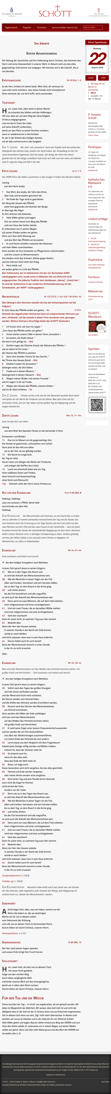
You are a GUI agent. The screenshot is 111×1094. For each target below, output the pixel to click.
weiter (103, 78)
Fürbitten (6, 881)
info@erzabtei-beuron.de (46, 1081)
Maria (93, 92)
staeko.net (94, 1069)
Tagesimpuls (11, 27)
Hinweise (41, 27)
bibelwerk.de (92, 209)
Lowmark (67, 1084)
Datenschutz (60, 1074)
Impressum (50, 1074)
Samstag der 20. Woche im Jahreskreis (96, 86)
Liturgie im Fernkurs (95, 282)
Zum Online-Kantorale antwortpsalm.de (96, 266)
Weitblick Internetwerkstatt (29, 1084)
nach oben (105, 1081)
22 (97, 58)
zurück (90, 78)
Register (27, 27)
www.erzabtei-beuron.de (65, 27)
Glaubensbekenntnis (11, 875)
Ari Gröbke (50, 1084)
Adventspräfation (10, 933)
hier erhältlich (93, 334)
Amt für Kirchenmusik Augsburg (97, 240)
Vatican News (93, 135)
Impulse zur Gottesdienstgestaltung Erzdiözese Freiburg (96, 247)
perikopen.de (92, 170)
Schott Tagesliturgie (97, 42)
